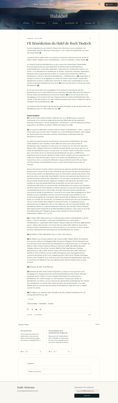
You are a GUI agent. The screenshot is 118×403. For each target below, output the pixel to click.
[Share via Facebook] (28, 309)
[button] (99, 4)
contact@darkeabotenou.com (27, 391)
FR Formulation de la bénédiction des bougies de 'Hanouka (58, 332)
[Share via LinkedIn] (36, 309)
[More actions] (90, 38)
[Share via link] (40, 309)
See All (98, 324)
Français (30, 299)
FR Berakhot (43, 303)
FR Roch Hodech (32, 303)
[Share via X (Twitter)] (32, 309)
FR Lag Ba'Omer (26, 331)
